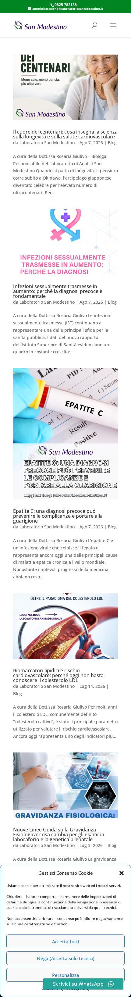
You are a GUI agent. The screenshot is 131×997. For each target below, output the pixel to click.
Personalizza (65, 975)
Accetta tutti (65, 941)
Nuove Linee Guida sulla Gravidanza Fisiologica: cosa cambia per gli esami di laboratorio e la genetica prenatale (58, 834)
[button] (122, 873)
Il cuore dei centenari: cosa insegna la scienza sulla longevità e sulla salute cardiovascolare (65, 134)
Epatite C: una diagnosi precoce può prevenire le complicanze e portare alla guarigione (58, 516)
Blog (112, 142)
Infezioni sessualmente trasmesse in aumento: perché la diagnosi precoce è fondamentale (57, 291)
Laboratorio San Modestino (47, 142)
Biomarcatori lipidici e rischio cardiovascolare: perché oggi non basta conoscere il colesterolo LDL (58, 675)
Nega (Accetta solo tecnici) (65, 958)
